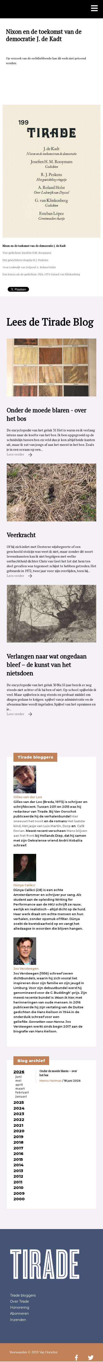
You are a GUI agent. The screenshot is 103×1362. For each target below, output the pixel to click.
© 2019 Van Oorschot (42, 1352)
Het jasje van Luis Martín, (42, 826)
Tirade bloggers (23, 1295)
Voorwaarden (18, 1352)
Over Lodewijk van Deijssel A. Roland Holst (29, 267)
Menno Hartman (51, 1080)
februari (22, 1092)
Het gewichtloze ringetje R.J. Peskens (25, 260)
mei (18, 1080)
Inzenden (18, 1320)
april (19, 1084)
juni (18, 1077)
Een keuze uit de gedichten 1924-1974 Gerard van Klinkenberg (41, 274)
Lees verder (16, 454)
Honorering (19, 1307)
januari (21, 1096)
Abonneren (19, 1313)
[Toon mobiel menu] (94, 9)
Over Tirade (19, 1301)
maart (20, 1088)
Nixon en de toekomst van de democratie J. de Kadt (34, 246)
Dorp (67, 826)
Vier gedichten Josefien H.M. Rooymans (27, 253)
